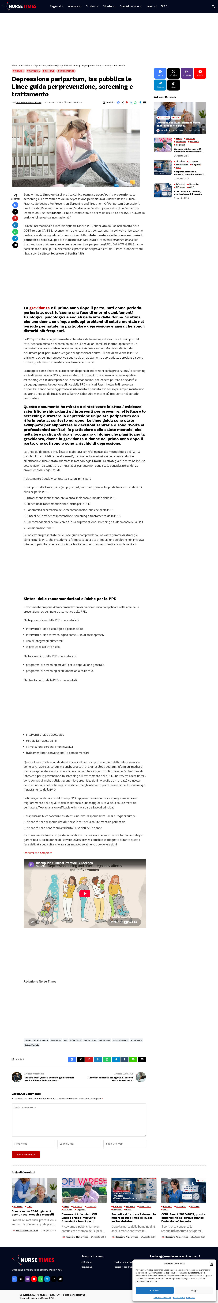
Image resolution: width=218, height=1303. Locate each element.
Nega (194, 1290)
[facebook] (14, 1279)
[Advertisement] (107, 39)
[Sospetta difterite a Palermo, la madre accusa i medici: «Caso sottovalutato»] (163, 167)
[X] (21, 1279)
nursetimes (104, 1040)
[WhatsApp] (40, 1279)
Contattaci (190, 1297)
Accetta (154, 1290)
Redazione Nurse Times (28, 102)
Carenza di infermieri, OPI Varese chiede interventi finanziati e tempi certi (188, 150)
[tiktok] (53, 1279)
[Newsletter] (60, 1279)
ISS (65, 1040)
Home (14, 65)
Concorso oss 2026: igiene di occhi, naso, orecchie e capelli (178, 124)
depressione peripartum (36, 1040)
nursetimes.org (120, 1040)
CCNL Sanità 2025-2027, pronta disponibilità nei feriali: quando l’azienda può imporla (189, 193)
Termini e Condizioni (162, 1297)
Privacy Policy (179, 1297)
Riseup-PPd (136, 1040)
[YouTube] (34, 1279)
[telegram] (47, 1279)
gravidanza (39, 308)
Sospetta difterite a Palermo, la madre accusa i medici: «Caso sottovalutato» (188, 173)
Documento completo (38, 853)
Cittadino (25, 65)
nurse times (90, 1040)
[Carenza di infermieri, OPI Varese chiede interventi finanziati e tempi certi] (163, 145)
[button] (211, 1263)
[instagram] (27, 1279)
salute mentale (32, 1045)
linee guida (75, 1040)
